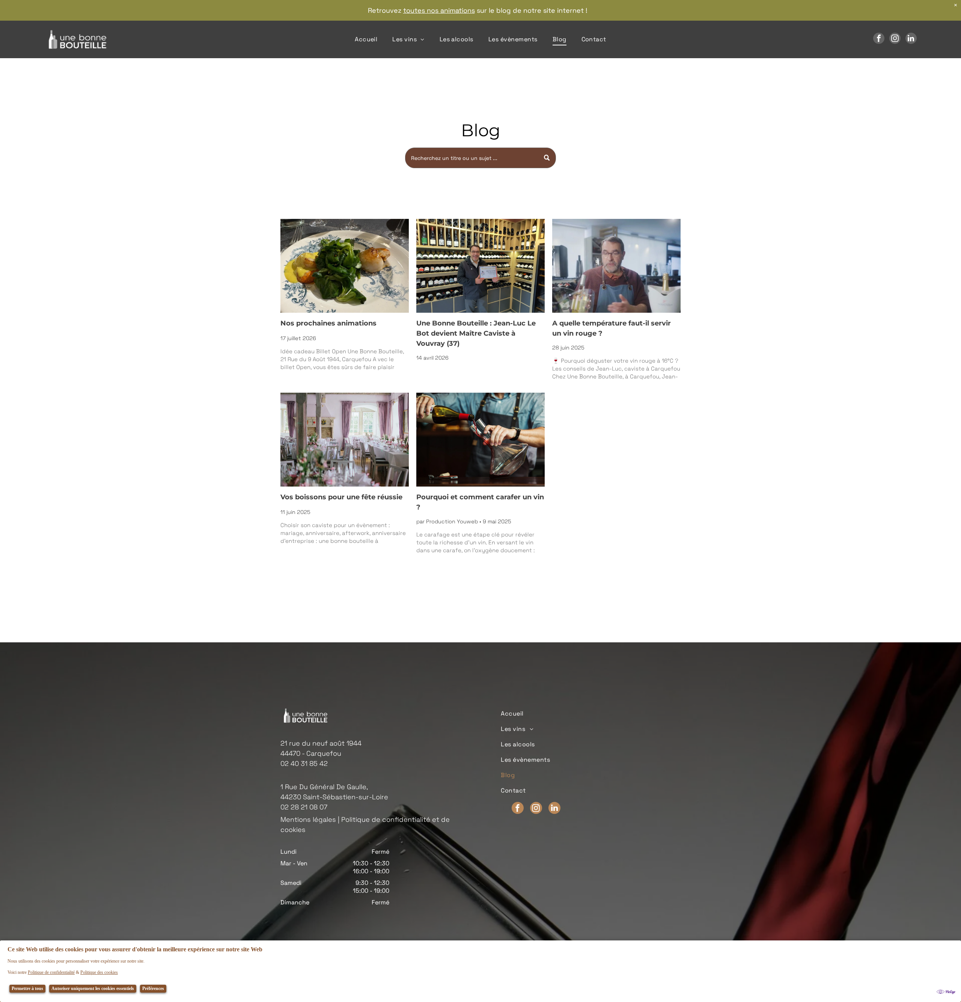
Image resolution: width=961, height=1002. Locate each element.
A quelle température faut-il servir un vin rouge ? (611, 328)
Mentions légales (308, 819)
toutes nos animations (439, 10)
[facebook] (878, 39)
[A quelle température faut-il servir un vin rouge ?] (616, 266)
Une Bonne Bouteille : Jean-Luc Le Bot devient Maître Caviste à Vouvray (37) (476, 333)
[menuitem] (366, 39)
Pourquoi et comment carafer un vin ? (480, 502)
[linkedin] (911, 39)
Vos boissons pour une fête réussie (341, 497)
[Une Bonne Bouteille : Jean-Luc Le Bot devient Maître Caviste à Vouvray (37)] (480, 266)
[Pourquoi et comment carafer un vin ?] (480, 440)
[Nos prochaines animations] (344, 266)
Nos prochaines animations (328, 323)
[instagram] (895, 39)
